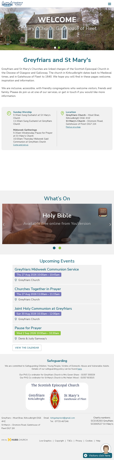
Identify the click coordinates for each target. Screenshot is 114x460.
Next (112, 29)
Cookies (89, 441)
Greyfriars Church (29, 280)
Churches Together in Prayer (38, 289)
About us (57, 37)
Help (98, 441)
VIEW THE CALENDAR (27, 347)
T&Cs (69, 441)
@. (62, 417)
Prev (2, 29)
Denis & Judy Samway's (32, 338)
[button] (57, 4)
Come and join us (20, 145)
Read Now (57, 232)
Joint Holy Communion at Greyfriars (43, 308)
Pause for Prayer (28, 328)
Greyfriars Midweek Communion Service (47, 269)
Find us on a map (73, 127)
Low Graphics (45, 441)
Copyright (59, 441)
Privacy (79, 441)
